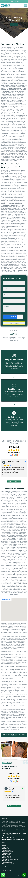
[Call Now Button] (24, 875)
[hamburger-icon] (25, 5)
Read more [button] (5, 475)
